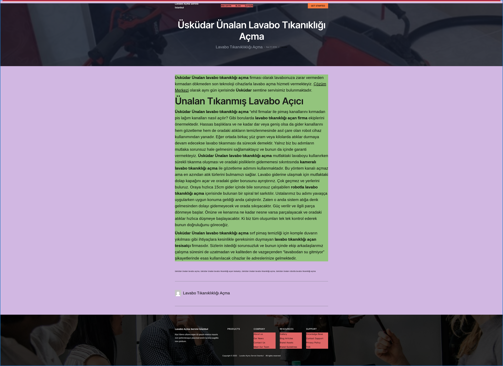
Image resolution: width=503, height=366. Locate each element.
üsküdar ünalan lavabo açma (187, 271)
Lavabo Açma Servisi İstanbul (191, 329)
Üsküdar (283, 47)
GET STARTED (318, 5)
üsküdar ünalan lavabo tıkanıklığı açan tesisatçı (221, 271)
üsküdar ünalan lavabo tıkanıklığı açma (258, 271)
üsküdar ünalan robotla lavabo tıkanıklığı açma (296, 271)
